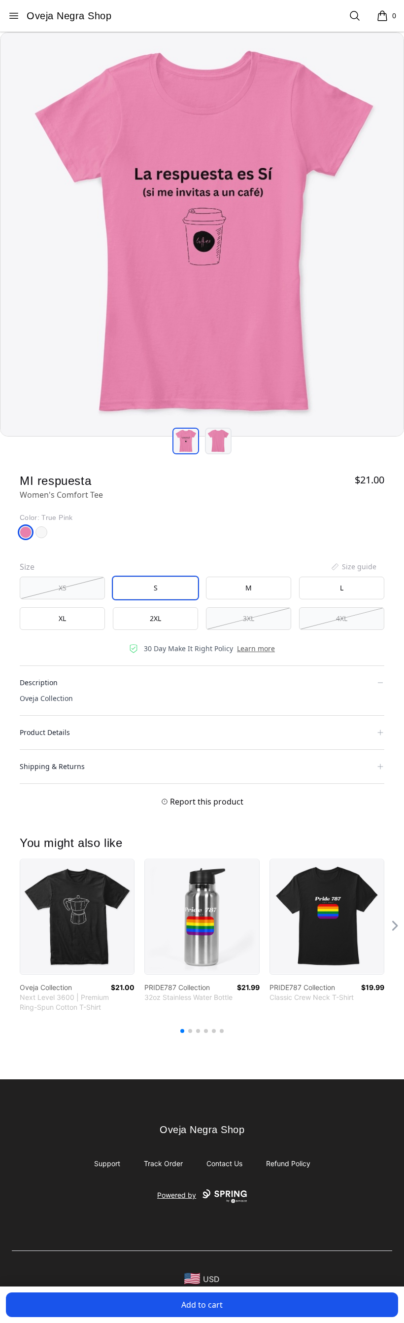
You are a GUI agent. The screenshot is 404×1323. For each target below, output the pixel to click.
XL (62, 618)
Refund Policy (288, 1163)
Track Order (163, 1163)
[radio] (62, 588)
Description (39, 682)
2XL (155, 618)
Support (107, 1163)
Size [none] (27, 566)
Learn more (256, 648)
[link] (77, 916)
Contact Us (224, 1163)
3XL (248, 618)
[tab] (185, 441)
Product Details (45, 732)
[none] (353, 567)
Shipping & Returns (52, 766)
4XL (341, 618)
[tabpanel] (202, 234)
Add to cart (202, 1304)
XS (63, 587)
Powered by (176, 1195)
